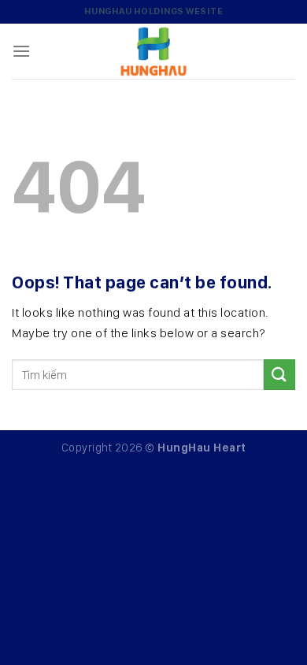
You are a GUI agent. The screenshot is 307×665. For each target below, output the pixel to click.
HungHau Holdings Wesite (154, 11)
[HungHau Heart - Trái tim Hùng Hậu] (153, 51)
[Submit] (279, 374)
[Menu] (21, 51)
